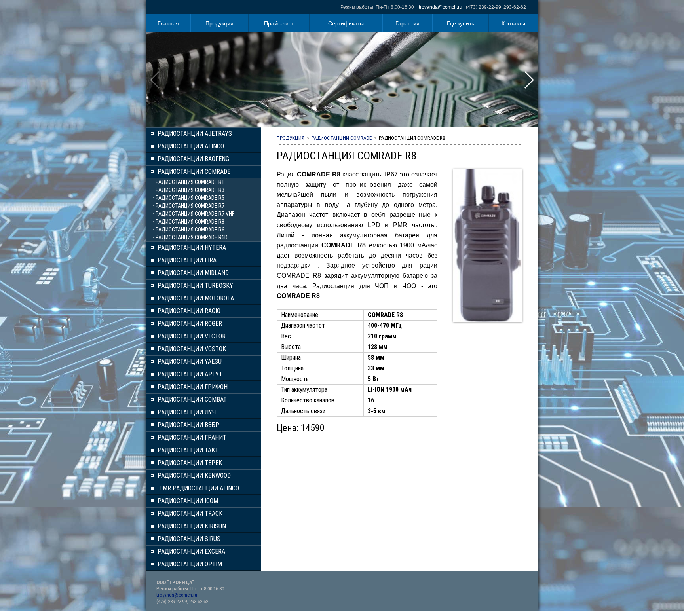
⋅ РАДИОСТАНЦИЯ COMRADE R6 (188, 229)
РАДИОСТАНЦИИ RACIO (189, 311)
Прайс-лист (279, 23)
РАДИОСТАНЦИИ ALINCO (191, 146)
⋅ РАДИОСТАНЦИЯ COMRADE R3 (188, 190)
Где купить (460, 23)
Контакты (513, 23)
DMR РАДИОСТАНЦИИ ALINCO (198, 488)
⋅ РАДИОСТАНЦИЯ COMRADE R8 (188, 221)
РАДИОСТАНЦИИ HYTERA (192, 247)
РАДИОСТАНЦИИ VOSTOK (192, 349)
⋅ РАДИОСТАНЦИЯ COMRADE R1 (188, 182)
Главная (168, 23)
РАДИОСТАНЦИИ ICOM (188, 501)
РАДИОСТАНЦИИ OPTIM (190, 564)
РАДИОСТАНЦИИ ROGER (190, 323)
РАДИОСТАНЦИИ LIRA (187, 260)
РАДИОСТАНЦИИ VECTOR (192, 336)
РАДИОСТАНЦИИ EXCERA (191, 551)
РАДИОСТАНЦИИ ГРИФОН (193, 387)
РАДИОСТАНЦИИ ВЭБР (188, 425)
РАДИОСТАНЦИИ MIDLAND (193, 273)
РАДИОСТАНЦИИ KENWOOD (194, 475)
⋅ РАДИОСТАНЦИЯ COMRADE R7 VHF (193, 214)
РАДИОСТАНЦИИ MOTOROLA (196, 298)
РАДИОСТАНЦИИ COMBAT (192, 399)
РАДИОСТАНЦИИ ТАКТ (188, 450)
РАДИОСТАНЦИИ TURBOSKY (195, 285)
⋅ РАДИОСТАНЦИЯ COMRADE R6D (190, 237)
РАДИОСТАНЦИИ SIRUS (189, 539)
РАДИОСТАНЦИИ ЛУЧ (187, 412)
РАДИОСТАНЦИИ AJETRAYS (195, 133)
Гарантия (407, 23)
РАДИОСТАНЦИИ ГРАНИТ (192, 437)
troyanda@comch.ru (440, 7)
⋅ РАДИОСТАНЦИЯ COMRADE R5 (188, 198)
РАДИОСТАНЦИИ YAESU (190, 361)
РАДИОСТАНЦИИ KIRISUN (192, 526)
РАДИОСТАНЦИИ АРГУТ (190, 374)
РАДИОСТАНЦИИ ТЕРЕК (190, 463)
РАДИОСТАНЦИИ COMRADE (194, 171)
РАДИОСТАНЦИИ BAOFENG (193, 159)
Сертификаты (346, 23)
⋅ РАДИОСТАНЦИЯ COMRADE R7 (188, 206)
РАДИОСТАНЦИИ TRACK (190, 513)
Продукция (219, 23)
